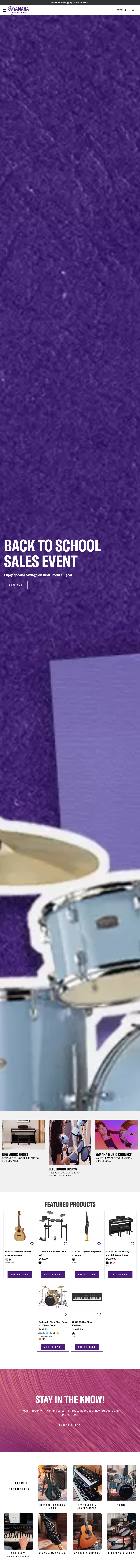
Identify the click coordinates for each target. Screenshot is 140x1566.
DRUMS (121, 1505)
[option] (6, 1260)
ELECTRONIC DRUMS (121, 1553)
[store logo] (19, 10)
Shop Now (16, 584)
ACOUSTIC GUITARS (87, 1553)
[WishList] (32, 1243)
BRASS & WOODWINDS (53, 1553)
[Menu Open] (4, 10)
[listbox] (16, 1261)
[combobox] (123, 10)
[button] (132, 10)
